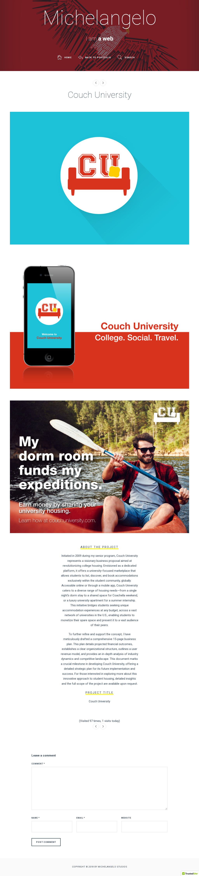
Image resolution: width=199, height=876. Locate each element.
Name (35, 818)
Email (80, 818)
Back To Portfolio (98, 57)
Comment (38, 764)
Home (68, 57)
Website (126, 818)
